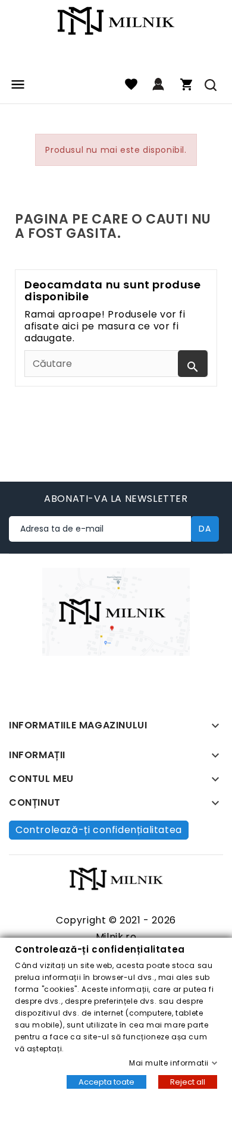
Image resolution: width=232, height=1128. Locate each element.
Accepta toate (106, 1082)
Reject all (187, 1082)
